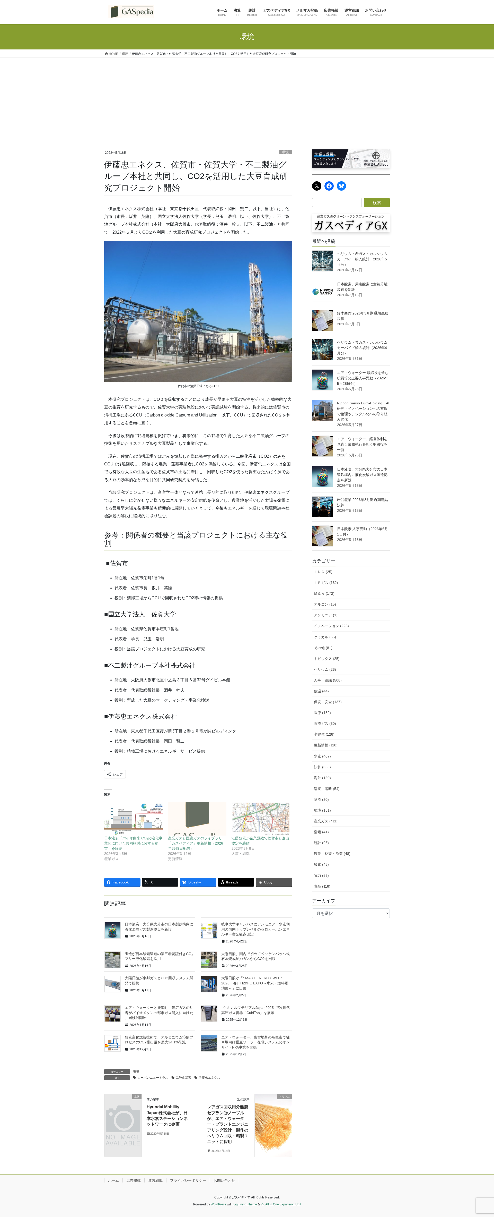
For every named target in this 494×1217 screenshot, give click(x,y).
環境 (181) (322, 810)
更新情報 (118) (326, 745)
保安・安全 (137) (328, 702)
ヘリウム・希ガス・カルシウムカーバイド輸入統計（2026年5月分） (362, 259)
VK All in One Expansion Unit (281, 1204)
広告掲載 (133, 1180)
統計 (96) (321, 843)
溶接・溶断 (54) (327, 789)
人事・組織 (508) (328, 680)
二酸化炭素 (183, 1077)
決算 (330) (322, 767)
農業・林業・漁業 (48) (332, 854)
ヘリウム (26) (325, 669)
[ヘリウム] (273, 1106)
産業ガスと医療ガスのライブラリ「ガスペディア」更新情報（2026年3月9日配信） (195, 843)
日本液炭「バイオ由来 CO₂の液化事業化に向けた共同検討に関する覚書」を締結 (133, 843)
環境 (285, 152)
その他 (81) (323, 648)
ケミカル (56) (325, 637)
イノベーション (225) (331, 626)
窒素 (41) (321, 832)
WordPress (218, 1204)
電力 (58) (321, 875)
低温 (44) (321, 691)
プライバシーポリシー (188, 1180)
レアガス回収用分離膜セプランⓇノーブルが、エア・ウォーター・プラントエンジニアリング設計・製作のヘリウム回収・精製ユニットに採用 (227, 1124)
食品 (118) (322, 886)
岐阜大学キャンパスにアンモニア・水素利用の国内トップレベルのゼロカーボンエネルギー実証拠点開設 (255, 929)
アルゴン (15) (325, 604)
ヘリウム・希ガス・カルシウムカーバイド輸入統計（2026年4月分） (362, 347)
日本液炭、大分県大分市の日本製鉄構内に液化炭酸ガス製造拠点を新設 (362, 474)
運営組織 (155, 1180)
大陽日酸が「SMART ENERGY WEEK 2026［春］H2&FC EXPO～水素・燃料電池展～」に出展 (254, 983)
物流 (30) (321, 799)
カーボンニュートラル (152, 1077)
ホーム (113, 1180)
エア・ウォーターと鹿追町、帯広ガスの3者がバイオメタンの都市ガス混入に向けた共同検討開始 (159, 1013)
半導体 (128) (324, 734)
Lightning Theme (245, 1204)
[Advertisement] (247, 96)
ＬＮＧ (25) (323, 572)
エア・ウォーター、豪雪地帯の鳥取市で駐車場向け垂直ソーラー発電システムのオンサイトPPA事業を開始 (255, 1042)
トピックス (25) (327, 659)
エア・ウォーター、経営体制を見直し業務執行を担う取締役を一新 (362, 444)
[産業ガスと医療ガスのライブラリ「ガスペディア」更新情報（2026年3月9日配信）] (197, 819)
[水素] (123, 1105)
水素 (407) (322, 756)
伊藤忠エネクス (209, 1077)
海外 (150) (322, 778)
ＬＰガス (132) (326, 583)
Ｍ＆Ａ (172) (324, 593)
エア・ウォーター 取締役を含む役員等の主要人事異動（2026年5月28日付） (363, 378)
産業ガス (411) (326, 821)
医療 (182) (322, 713)
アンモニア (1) (326, 615)
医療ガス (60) (325, 723)
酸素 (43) (321, 864)
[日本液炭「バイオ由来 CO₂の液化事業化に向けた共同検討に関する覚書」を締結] (133, 819)
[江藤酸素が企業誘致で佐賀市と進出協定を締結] (261, 819)
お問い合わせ (224, 1180)
